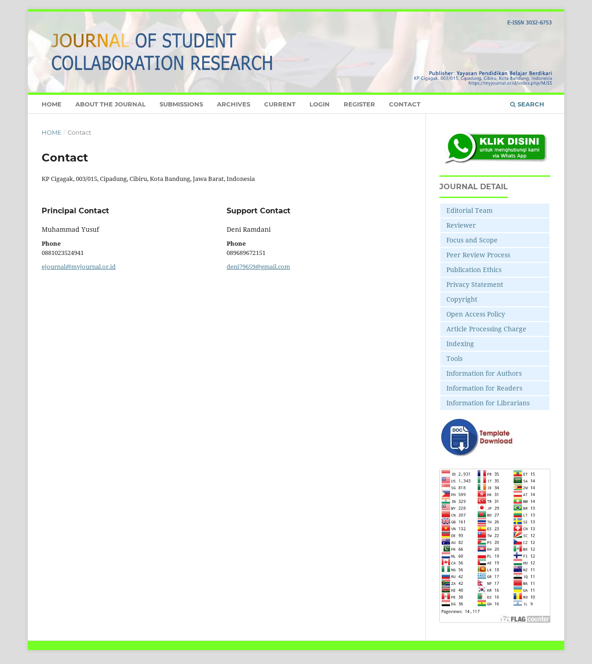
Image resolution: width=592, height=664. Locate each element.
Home (52, 104)
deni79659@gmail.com (258, 266)
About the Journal (110, 104)
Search (530, 104)
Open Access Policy (475, 314)
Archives (233, 104)
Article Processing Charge (486, 328)
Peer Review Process (478, 254)
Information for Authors (484, 373)
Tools (454, 358)
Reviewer (461, 225)
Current (280, 104)
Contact (404, 104)
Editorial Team (469, 210)
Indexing (460, 343)
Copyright (461, 299)
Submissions (181, 104)
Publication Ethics (473, 269)
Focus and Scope (472, 240)
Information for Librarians (488, 402)
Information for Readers (484, 388)
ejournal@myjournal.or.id (79, 266)
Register (359, 104)
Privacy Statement (474, 284)
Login (319, 104)
